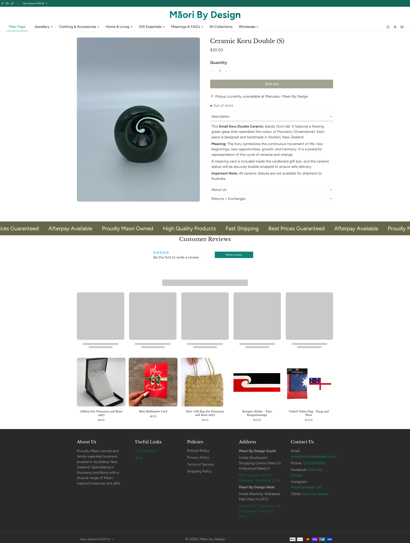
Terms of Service (200, 464)
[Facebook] (2, 3)
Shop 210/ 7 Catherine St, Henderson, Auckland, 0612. (259, 511)
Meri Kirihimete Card (153, 411)
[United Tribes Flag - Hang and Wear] (308, 382)
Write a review (234, 254)
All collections (146, 451)
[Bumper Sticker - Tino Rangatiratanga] (257, 382)
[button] (271, 84)
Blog (138, 457)
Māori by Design (212, 539)
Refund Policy (198, 450)
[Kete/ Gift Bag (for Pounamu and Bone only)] (205, 382)
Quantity (218, 62)
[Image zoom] (138, 120)
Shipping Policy (199, 471)
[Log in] (394, 26)
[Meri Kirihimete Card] (153, 382)
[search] (387, 27)
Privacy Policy (198, 457)
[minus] (213, 71)
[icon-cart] (402, 27)
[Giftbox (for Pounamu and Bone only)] (101, 382)
